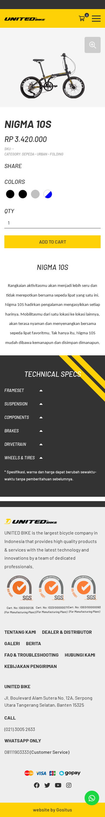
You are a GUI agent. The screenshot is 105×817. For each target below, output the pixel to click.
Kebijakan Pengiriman (30, 666)
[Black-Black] (22, 194)
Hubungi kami (80, 654)
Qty (9, 210)
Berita (33, 643)
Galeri (12, 643)
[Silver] (35, 194)
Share (13, 165)
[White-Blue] (47, 194)
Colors (14, 181)
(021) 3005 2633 (19, 729)
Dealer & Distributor (67, 632)
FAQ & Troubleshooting (31, 654)
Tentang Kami (20, 632)
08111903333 (36, 752)
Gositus (64, 809)
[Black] (10, 194)
